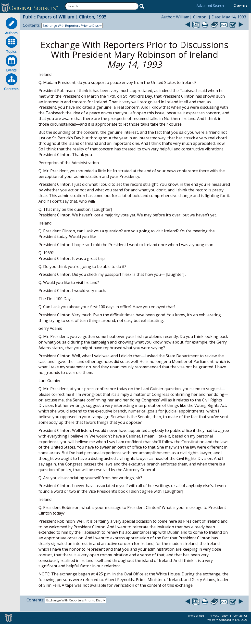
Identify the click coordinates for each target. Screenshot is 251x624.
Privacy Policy (219, 615)
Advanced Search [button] (210, 5)
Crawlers (240, 5)
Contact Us (240, 615)
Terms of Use (195, 615)
